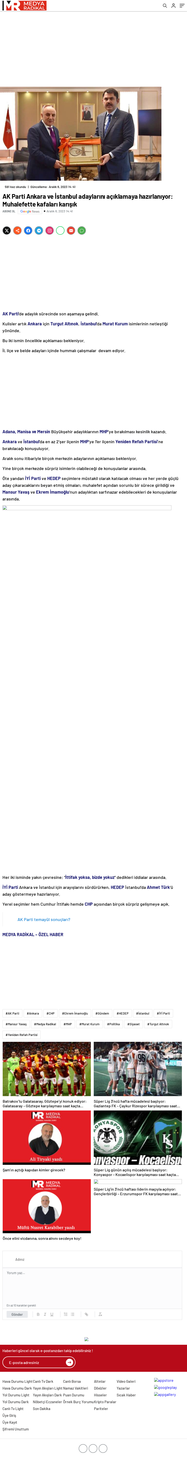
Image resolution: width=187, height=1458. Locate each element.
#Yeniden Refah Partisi (21, 1035)
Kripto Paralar (105, 1402)
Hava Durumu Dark (17, 1388)
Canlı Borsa (72, 1381)
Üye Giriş (9, 1415)
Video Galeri (126, 1381)
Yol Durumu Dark (15, 1402)
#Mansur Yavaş (16, 1024)
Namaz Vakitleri (75, 1388)
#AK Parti (12, 1013)
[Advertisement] (93, 48)
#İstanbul (142, 1013)
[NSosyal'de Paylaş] (17, 230)
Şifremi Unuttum (15, 1429)
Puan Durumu (73, 1395)
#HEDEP (123, 1013)
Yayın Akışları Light (48, 1388)
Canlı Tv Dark (43, 1381)
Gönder (17, 1314)
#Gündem (102, 1013)
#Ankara (33, 1013)
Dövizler (100, 1388)
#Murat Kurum (89, 1024)
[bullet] (72, 1314)
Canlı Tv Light (13, 1408)
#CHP (51, 1013)
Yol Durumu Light (15, 1395)
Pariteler (101, 1408)
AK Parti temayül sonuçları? (44, 919)
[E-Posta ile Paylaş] (71, 230)
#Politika (113, 1024)
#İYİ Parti (163, 1013)
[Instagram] (49, 230)
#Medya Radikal (45, 1024)
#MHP (68, 1024)
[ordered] (65, 1314)
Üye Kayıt (9, 1422)
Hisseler (100, 1395)
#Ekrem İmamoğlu (75, 1013)
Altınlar (100, 1381)
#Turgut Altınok (158, 1024)
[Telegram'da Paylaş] (39, 230)
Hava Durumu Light (17, 1381)
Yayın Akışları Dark (47, 1395)
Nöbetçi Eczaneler (47, 1402)
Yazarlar (123, 1388)
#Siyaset (133, 1024)
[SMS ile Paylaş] (81, 230)
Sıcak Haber (126, 1395)
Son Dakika (41, 1408)
